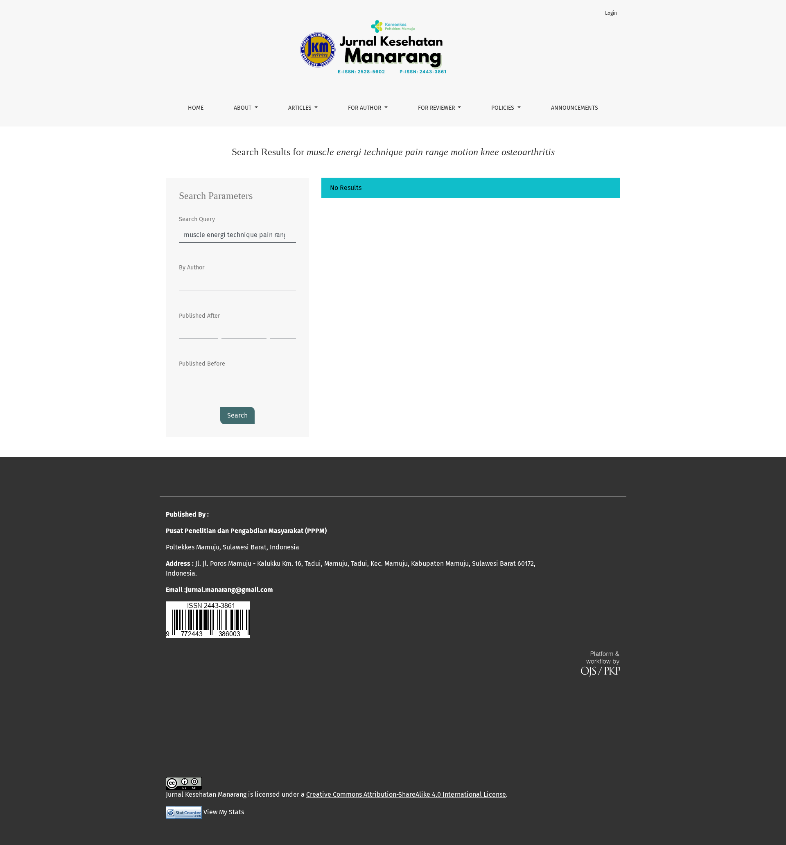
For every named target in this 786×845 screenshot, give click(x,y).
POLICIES (503, 107)
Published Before (202, 363)
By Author (192, 267)
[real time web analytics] (184, 812)
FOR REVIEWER (437, 107)
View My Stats (223, 812)
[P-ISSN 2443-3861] (208, 619)
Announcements (574, 107)
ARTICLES (300, 107)
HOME (195, 107)
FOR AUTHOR (365, 107)
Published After (199, 315)
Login (611, 13)
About (243, 107)
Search (237, 415)
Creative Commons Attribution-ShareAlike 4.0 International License (406, 794)
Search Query (197, 219)
